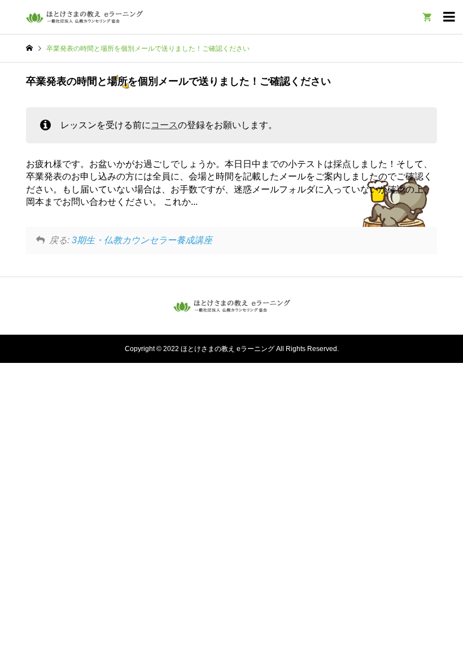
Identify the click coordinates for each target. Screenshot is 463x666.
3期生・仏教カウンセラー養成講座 (142, 240)
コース (164, 125)
